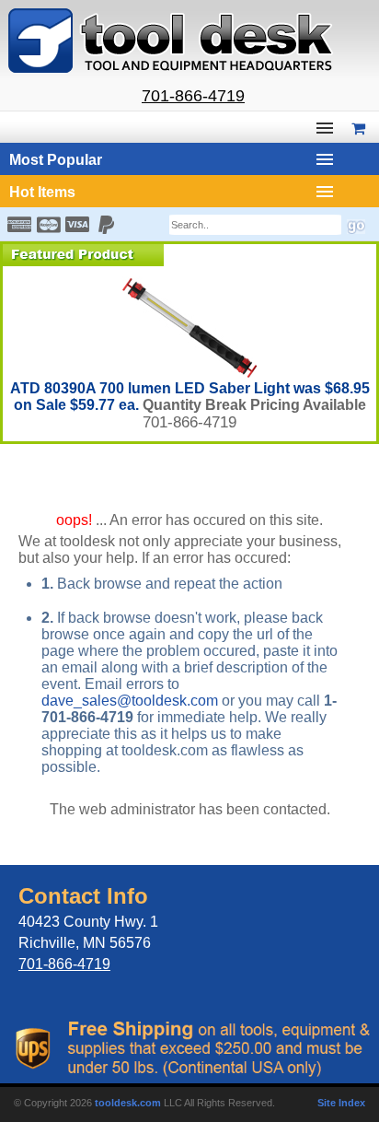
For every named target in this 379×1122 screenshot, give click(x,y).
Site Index (341, 1102)
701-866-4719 (193, 96)
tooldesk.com (128, 1102)
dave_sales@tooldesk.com (129, 700)
